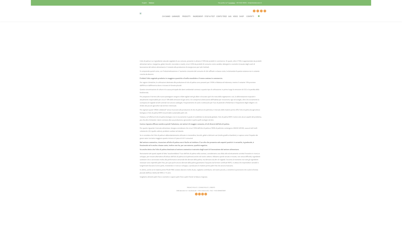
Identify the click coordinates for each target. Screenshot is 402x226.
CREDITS (212, 187)
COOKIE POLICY (203, 187)
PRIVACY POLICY (192, 187)
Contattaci (231, 3)
